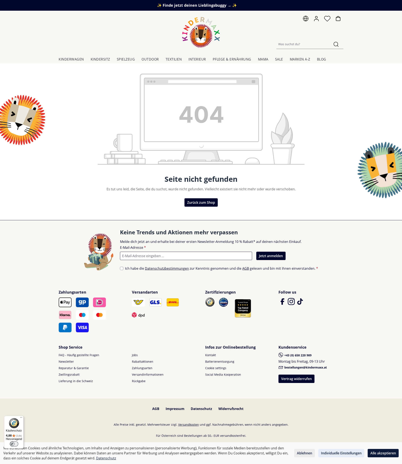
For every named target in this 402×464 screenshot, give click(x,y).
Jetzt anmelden (271, 256)
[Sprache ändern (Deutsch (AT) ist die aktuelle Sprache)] (305, 19)
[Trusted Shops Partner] (242, 308)
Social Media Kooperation (223, 374)
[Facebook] (282, 303)
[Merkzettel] (327, 19)
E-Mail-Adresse (133, 247)
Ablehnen (304, 453)
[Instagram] (291, 303)
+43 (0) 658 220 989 (297, 355)
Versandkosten (188, 425)
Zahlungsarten (142, 368)
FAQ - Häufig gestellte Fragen (79, 355)
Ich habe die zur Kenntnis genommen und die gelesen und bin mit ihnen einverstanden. (221, 268)
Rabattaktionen (142, 361)
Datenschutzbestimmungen (167, 268)
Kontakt (210, 355)
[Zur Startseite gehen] (201, 32)
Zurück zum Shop (201, 202)
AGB (245, 268)
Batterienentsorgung (219, 361)
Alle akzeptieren (383, 453)
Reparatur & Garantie (74, 368)
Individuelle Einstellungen (341, 453)
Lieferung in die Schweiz (76, 381)
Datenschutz (201, 408)
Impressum (175, 408)
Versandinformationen (148, 374)
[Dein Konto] (316, 18)
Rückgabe (139, 381)
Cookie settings (215, 368)
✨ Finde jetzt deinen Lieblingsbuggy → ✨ (197, 5)
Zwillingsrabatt (69, 374)
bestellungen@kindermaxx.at (305, 367)
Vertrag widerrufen (296, 378)
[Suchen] (336, 44)
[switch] (14, 443)
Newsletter (66, 361)
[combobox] (302, 44)
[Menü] (21, 418)
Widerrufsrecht (231, 408)
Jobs (135, 355)
